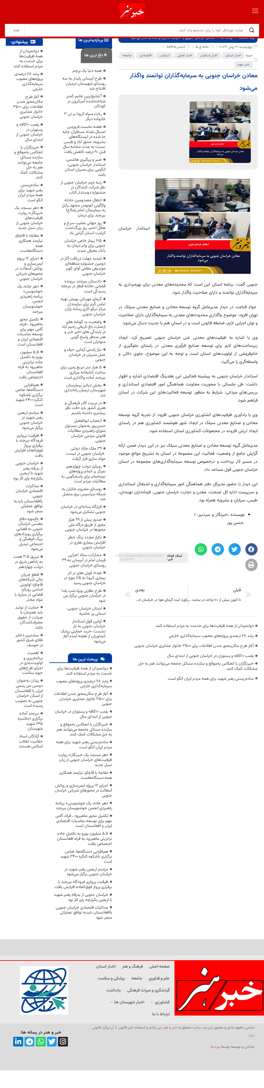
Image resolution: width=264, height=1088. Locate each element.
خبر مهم (243, 64)
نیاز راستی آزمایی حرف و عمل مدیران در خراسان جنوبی (85, 354)
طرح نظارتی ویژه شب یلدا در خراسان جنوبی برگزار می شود (83, 596)
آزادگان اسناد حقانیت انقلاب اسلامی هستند (31, 741)
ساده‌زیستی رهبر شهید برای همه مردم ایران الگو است (211, 679)
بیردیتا (215, 1047)
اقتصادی (145, 55)
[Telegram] (29, 1042)
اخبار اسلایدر (208, 55)
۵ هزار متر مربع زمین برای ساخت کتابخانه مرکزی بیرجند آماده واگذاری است (83, 372)
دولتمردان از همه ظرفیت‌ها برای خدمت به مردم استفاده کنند (205, 626)
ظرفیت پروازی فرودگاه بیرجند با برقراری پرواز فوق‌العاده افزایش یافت (83, 884)
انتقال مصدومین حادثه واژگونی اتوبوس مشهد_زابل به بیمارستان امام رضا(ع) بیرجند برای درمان (84, 208)
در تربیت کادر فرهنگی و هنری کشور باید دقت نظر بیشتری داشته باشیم (85, 408)
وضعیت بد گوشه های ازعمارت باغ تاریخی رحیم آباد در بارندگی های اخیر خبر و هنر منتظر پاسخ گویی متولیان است (84, 332)
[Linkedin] (18, 1042)
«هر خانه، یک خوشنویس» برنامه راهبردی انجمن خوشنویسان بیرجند (83, 806)
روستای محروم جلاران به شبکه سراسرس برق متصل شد (84, 494)
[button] (251, 549)
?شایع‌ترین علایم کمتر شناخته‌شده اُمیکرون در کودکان (86, 101)
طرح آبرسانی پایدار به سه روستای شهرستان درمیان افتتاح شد (84, 83)
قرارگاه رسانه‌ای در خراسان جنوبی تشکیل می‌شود (83, 509)
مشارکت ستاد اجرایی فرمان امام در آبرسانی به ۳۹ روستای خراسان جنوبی (84, 560)
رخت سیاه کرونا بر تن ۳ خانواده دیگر (85, 116)
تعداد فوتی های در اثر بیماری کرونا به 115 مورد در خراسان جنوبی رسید (85, 578)
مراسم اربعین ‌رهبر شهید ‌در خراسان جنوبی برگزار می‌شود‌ (88, 872)
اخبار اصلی (184, 55)
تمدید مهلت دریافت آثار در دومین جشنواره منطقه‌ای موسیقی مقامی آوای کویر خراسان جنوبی (83, 266)
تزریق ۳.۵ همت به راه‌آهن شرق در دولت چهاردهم (28, 561)
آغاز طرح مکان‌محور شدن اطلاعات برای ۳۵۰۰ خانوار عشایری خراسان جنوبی (194, 646)
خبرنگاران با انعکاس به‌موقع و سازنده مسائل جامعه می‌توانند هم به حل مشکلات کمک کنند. (198, 666)
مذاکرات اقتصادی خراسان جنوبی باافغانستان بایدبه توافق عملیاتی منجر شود (84, 912)
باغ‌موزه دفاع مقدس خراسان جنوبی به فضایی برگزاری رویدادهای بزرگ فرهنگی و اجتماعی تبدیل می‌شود (28, 534)
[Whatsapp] (41, 1042)
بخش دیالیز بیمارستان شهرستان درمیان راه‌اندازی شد (85, 390)
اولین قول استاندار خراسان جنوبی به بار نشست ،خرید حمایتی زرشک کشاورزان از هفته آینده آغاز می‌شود (83, 631)
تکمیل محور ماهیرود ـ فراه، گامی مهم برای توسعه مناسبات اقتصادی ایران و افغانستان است (83, 821)
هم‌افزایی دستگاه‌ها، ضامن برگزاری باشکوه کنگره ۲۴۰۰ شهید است (86, 856)
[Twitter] (52, 1042)
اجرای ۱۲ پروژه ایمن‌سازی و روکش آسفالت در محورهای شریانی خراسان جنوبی (83, 790)
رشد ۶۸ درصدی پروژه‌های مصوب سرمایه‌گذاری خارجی (211, 636)
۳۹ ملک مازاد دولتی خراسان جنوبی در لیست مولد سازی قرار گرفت (86, 453)
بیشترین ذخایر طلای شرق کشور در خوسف (29, 640)
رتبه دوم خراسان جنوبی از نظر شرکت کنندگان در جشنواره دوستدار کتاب (83, 187)
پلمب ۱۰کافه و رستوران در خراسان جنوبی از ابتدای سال (210, 656)
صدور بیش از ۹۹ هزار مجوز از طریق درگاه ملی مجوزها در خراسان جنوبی (85, 524)
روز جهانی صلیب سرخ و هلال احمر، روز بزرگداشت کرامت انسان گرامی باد (85, 228)
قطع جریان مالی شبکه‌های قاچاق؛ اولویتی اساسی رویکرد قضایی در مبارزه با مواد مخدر (28, 587)
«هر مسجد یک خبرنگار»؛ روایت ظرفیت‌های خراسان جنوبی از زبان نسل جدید (85, 760)
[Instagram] (63, 1042)
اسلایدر (164, 55)
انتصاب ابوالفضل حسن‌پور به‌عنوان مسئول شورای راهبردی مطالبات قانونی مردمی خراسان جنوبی (85, 431)
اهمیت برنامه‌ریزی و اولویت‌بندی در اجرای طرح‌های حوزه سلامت (31, 663)
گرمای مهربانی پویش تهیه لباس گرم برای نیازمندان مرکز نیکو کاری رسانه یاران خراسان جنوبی (83, 306)
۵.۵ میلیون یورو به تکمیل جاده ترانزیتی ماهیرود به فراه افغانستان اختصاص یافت (84, 838)
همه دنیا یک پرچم (87, 71)
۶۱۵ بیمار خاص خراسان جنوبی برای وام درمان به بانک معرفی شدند (85, 246)
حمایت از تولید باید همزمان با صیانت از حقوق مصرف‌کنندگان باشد (29, 617)
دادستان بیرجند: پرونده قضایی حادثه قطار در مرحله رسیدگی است (83, 286)
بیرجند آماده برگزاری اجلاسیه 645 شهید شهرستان (30, 721)
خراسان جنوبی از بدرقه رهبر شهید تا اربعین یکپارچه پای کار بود (83, 897)
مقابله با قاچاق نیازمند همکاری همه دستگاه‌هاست (85, 775)
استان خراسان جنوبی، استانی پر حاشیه (86, 611)
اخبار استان (233, 55)
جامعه (127, 55)
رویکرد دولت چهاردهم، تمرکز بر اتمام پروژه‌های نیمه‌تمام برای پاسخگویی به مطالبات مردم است (83, 474)
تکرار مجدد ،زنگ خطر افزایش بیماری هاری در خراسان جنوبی (87, 542)
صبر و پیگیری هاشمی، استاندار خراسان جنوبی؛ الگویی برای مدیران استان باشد (85, 167)
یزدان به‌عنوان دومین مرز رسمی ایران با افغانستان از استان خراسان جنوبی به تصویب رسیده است (29, 693)
